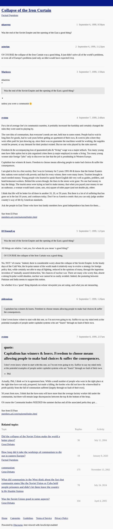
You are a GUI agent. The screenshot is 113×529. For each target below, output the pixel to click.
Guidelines (28, 518)
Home (4, 518)
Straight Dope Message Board (15, 3)
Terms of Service (44, 518)
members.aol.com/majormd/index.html (19, 217)
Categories (15, 518)
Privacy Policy (61, 518)
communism (8, 467)
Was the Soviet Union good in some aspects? (25, 498)
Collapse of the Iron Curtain (26, 10)
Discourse (18, 525)
